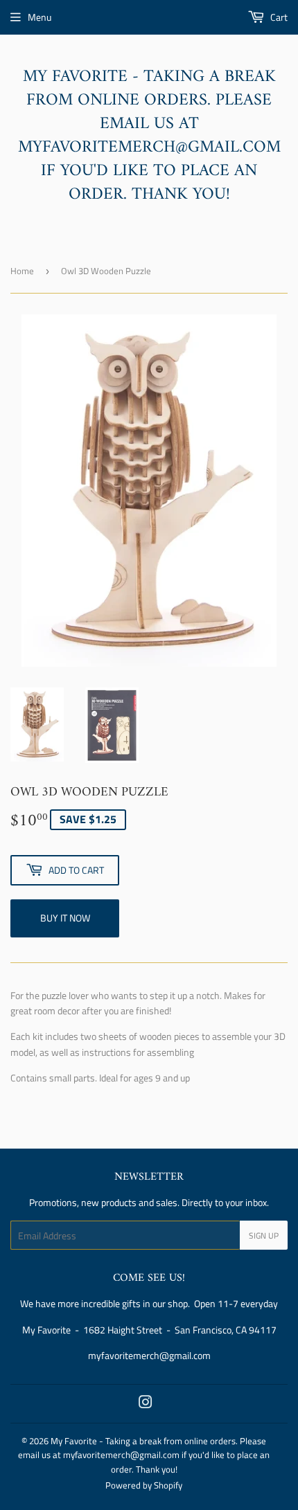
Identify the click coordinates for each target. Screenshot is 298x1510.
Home (22, 271)
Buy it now (65, 917)
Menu (39, 17)
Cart (278, 17)
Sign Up (264, 1235)
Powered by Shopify (143, 1485)
